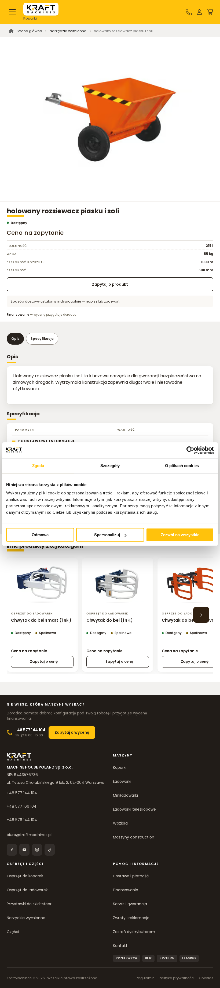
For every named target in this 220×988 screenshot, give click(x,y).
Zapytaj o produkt (110, 284)
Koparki (119, 767)
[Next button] (201, 615)
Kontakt (120, 945)
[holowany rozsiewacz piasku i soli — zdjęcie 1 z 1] (110, 119)
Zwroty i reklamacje (131, 917)
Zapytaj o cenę (44, 661)
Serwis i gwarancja (130, 904)
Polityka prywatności (177, 977)
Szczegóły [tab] (110, 465)
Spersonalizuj (107, 534)
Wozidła (120, 823)
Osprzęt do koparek (25, 876)
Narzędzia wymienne (26, 917)
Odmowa (40, 534)
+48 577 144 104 (22, 793)
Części (13, 931)
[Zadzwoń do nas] (189, 12)
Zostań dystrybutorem (134, 931)
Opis (15, 338)
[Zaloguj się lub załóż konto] (199, 12)
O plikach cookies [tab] (182, 465)
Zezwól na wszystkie (180, 534)
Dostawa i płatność (131, 876)
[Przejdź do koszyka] (210, 12)
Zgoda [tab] (38, 465)
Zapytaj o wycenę (71, 732)
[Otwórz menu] (13, 12)
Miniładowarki (125, 795)
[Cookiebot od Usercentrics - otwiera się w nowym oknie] (190, 450)
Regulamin (145, 977)
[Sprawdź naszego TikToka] (50, 850)
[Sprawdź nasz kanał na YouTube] (24, 850)
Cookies (206, 977)
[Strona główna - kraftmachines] (40, 9)
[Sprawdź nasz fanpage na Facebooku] (12, 850)
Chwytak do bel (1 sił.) (109, 620)
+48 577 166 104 (21, 806)
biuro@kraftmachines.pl (29, 834)
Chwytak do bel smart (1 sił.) (41, 620)
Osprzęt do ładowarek (27, 890)
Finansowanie (125, 890)
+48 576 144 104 (22, 819)
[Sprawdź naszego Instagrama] (37, 850)
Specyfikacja (42, 338)
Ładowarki (122, 781)
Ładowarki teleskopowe (134, 809)
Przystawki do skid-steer (29, 904)
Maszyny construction (133, 837)
